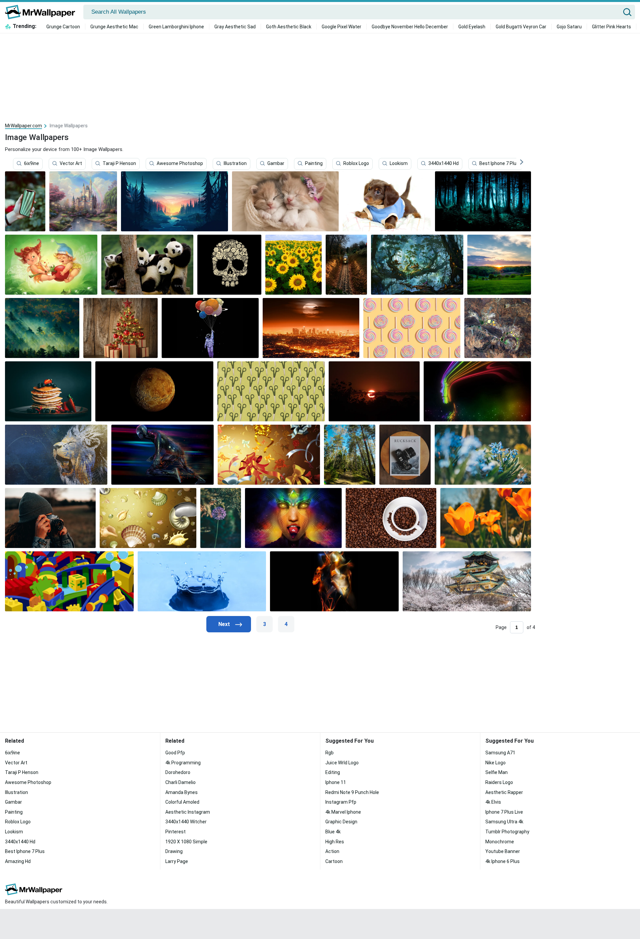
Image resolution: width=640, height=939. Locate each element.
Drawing (174, 851)
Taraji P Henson (119, 163)
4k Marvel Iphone (343, 812)
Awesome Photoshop (180, 163)
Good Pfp (175, 752)
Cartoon (334, 861)
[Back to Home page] (42, 12)
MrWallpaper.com (23, 125)
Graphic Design (341, 821)
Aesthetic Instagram (187, 812)
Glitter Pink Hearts (611, 26)
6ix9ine (31, 163)
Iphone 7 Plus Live (504, 812)
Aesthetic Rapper (504, 792)
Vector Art (71, 163)
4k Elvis (493, 802)
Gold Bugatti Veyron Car (521, 26)
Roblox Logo (356, 163)
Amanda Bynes (181, 792)
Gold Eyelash (471, 26)
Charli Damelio (180, 782)
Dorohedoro (177, 772)
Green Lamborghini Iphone (176, 26)
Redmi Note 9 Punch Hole (352, 792)
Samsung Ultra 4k (504, 821)
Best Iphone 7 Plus (499, 163)
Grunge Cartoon (63, 26)
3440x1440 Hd (443, 163)
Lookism (399, 163)
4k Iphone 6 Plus (502, 861)
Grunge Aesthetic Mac (114, 26)
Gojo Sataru (569, 26)
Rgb (329, 752)
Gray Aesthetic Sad (235, 26)
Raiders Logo (499, 782)
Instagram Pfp (340, 802)
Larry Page (176, 861)
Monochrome (499, 841)
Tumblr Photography (507, 831)
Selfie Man (496, 772)
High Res (334, 841)
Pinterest (175, 831)
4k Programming (183, 762)
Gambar (275, 163)
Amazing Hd (18, 861)
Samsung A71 (500, 752)
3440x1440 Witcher (186, 821)
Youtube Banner (502, 851)
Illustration (235, 163)
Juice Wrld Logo (342, 762)
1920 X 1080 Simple (186, 841)
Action (332, 851)
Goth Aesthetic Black (288, 26)
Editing (332, 772)
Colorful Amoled (182, 802)
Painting (314, 163)
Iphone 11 (335, 782)
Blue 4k (333, 831)
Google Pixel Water (341, 26)
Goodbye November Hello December (410, 26)
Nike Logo (495, 762)
